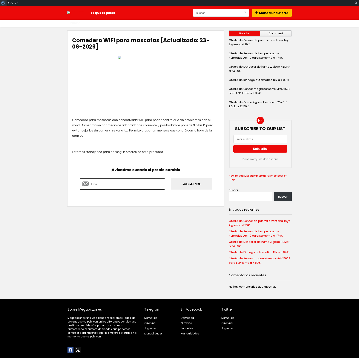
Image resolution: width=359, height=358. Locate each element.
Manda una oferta (274, 13)
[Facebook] (70, 350)
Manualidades (153, 333)
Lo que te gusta (103, 13)
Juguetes (150, 328)
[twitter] (78, 350)
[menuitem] (3, 3)
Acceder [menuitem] (13, 2)
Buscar (233, 190)
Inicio (75, 23)
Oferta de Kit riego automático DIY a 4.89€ (259, 80)
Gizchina (150, 323)
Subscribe (191, 184)
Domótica (150, 318)
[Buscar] (245, 13)
